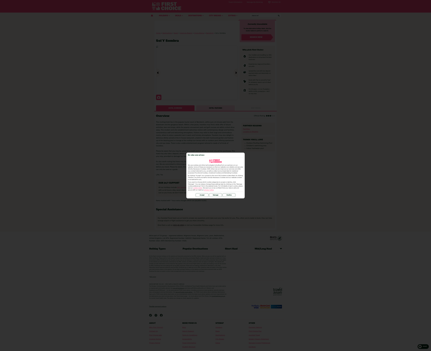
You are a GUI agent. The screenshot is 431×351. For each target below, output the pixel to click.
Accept (202, 195)
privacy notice (209, 190)
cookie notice (197, 188)
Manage (215, 195)
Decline (229, 195)
